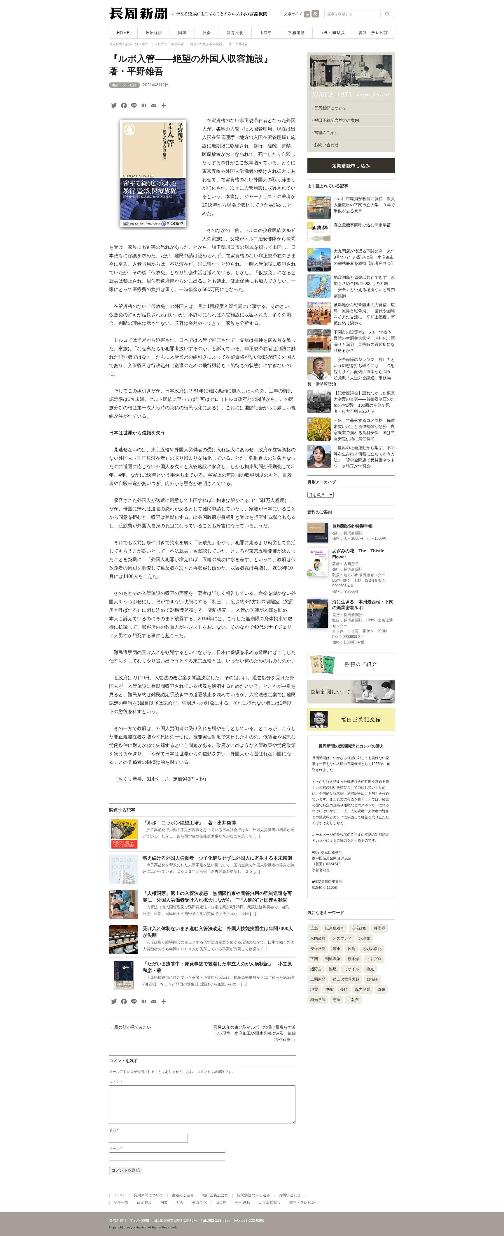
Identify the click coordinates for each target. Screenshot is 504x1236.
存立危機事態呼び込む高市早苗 (362, 225)
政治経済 (154, 33)
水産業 (364, 938)
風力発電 (362, 989)
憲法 (336, 999)
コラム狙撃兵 (332, 33)
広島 (314, 928)
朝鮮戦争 (332, 959)
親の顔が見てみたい (130, 1027)
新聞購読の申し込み (253, 1195)
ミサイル (351, 969)
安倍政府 (359, 928)
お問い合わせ (326, 144)
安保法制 (318, 948)
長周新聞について (330, 108)
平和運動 (296, 33)
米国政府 (318, 938)
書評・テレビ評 (373, 33)
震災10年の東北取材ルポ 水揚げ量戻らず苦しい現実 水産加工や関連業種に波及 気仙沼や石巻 (255, 1033)
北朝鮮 (353, 999)
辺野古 (316, 969)
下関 (314, 959)
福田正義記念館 (215, 1195)
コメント (116, 1082)
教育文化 (235, 33)
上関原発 (318, 979)
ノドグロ (374, 959)
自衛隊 (372, 979)
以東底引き (334, 928)
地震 (314, 989)
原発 (381, 989)
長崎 (344, 989)
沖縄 (329, 989)
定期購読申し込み (351, 165)
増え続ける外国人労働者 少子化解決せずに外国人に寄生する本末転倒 (217, 858)
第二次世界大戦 (346, 979)
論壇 (333, 969)
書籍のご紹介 (326, 132)
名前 (113, 1130)
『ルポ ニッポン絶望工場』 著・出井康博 (189, 822)
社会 (207, 33)
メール (115, 1149)
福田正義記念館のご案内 (336, 120)
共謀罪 (379, 928)
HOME (123, 33)
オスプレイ (342, 938)
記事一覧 (121, 1202)
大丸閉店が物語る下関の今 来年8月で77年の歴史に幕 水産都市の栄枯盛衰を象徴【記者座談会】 (364, 257)
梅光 (370, 969)
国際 (182, 33)
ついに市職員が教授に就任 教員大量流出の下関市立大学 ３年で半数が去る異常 (364, 204)
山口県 (266, 33)
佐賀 (351, 948)
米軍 (336, 948)
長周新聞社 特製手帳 (352, 526)
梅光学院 (318, 999)
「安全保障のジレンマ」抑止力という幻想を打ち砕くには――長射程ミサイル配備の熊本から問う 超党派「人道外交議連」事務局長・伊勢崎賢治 (351, 371)
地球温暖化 (372, 948)
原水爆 (353, 959)
